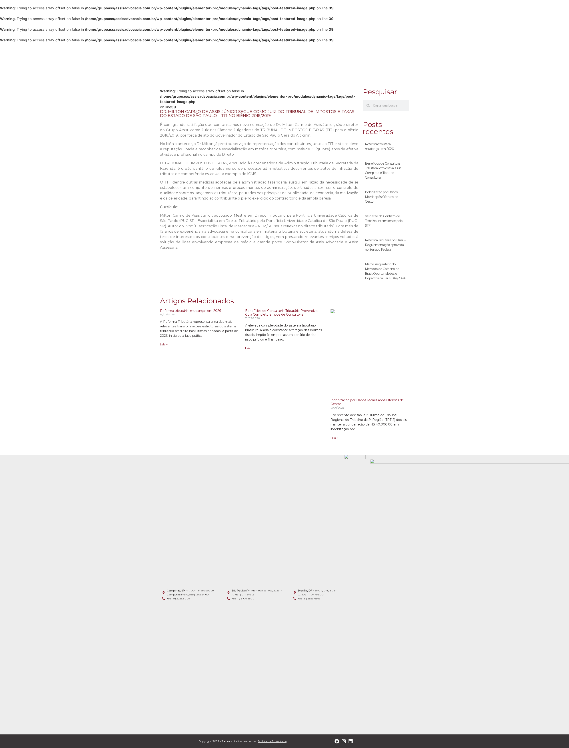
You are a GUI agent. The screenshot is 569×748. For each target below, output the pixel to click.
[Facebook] (337, 741)
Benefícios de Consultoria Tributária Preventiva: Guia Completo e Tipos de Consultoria (281, 313)
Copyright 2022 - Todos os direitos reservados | (242, 741)
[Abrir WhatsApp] (558, 737)
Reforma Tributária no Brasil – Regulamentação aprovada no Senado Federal (385, 245)
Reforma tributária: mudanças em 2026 (190, 311)
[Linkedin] (350, 741)
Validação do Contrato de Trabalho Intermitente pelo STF (384, 221)
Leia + (164, 344)
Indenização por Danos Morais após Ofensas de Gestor (381, 197)
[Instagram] (343, 741)
